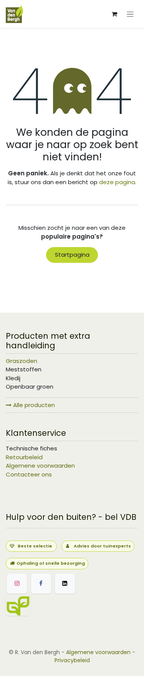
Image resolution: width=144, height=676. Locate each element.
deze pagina (117, 182)
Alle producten (33, 405)
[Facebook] (41, 584)
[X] (65, 584)
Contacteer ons (29, 474)
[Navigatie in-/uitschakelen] (130, 14)
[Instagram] (17, 584)
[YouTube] (55, 605)
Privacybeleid (72, 660)
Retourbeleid (24, 457)
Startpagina (72, 255)
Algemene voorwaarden (40, 466)
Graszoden (21, 361)
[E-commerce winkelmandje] (114, 14)
